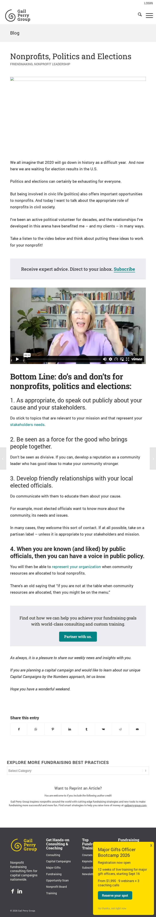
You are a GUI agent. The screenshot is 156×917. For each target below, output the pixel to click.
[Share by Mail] (137, 729)
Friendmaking (21, 64)
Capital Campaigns (58, 861)
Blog (15, 33)
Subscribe (124, 269)
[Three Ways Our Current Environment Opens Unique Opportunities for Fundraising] (3, 458)
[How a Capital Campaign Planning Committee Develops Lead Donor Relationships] (153, 458)
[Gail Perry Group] (17, 15)
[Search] (138, 15)
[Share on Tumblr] (86, 729)
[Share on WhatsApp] (35, 729)
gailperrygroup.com (135, 805)
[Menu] (147, 15)
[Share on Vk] (103, 729)
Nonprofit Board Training (56, 890)
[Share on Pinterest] (52, 729)
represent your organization (76, 566)
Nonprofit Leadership (52, 64)
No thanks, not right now (112, 908)
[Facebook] (12, 891)
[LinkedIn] (19, 891)
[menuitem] (147, 3)
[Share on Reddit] (120, 729)
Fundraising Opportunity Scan (57, 877)
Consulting (53, 855)
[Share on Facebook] (18, 729)
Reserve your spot (115, 895)
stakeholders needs (27, 424)
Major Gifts (53, 867)
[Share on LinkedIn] (69, 729)
